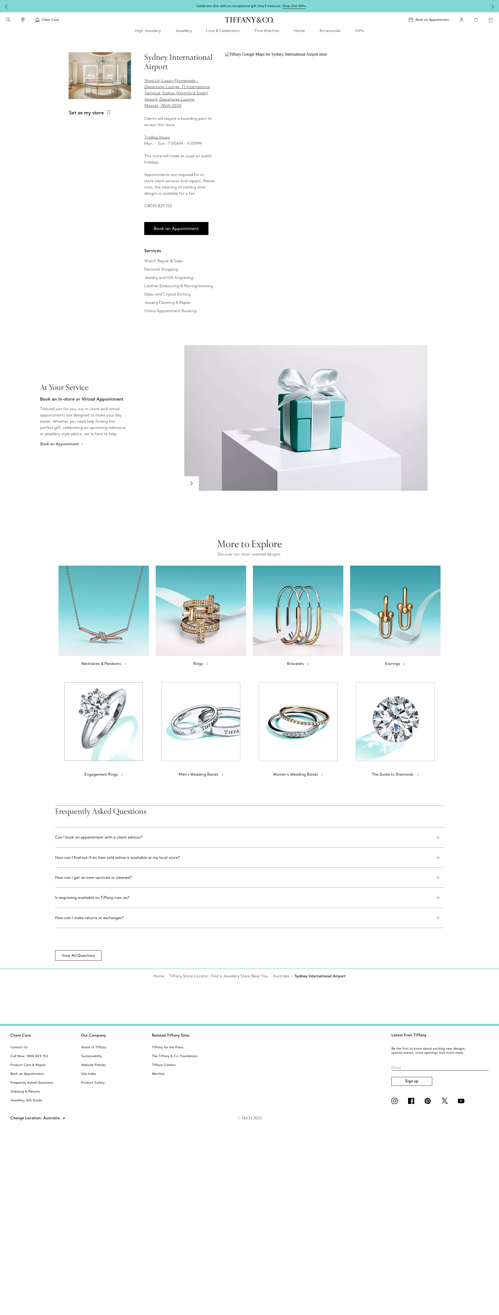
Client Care (20, 1035)
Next (191, 483)
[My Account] (461, 20)
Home (158, 976)
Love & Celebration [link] (223, 30)
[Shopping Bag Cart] (491, 20)
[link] (23, 20)
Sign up (411, 1081)
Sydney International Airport (320, 976)
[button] (8, 20)
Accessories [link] (330, 30)
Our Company (93, 1035)
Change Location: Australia (35, 1118)
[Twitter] (445, 1101)
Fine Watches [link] (267, 30)
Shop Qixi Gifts (130, 6)
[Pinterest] (429, 1101)
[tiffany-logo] (249, 19)
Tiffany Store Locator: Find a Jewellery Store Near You (218, 976)
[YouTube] (462, 1101)
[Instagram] (395, 1101)
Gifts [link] (359, 30)
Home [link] (299, 30)
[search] (8, 20)
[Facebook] (412, 1101)
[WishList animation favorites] (476, 20)
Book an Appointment (432, 20)
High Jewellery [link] (148, 30)
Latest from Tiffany (408, 1035)
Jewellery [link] (183, 30)
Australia (281, 976)
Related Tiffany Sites (171, 1035)
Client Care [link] (50, 20)
